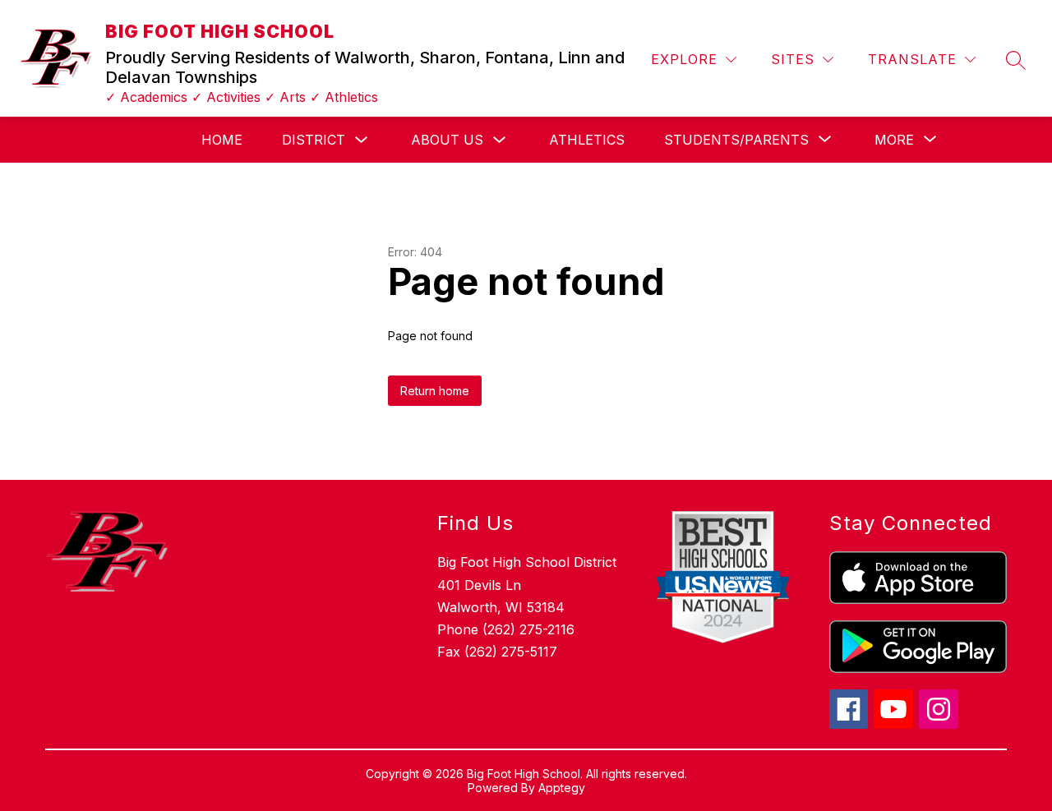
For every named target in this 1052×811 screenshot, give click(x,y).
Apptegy (561, 788)
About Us (447, 139)
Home (221, 139)
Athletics (587, 139)
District (313, 139)
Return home (434, 391)
